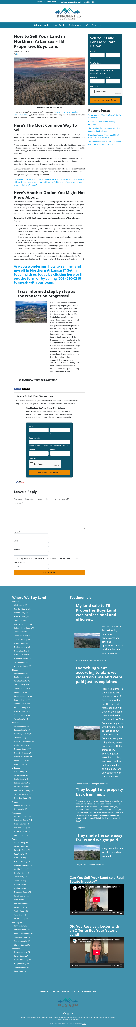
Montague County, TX (22, 892)
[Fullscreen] (121, 913)
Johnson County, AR (22, 639)
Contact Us (97, 25)
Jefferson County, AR (22, 635)
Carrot (84, 1024)
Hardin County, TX (21, 857)
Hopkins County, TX (21, 869)
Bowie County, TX (21, 846)
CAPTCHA (32, 458)
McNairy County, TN (22, 831)
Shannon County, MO (22, 715)
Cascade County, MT (22, 730)
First (30, 434)
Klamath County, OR (22, 805)
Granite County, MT (21, 737)
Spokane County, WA (22, 941)
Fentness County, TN (22, 816)
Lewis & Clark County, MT (24, 741)
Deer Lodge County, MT (23, 734)
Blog (94, 2)
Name (31, 426)
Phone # (32, 449)
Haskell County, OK (21, 779)
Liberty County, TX (21, 884)
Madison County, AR (22, 647)
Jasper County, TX (21, 880)
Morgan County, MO (22, 711)
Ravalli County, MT (21, 764)
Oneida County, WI (21, 967)
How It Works (58, 25)
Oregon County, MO (22, 703)
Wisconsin (16, 948)
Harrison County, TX (22, 861)
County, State (34, 438)
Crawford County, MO (22, 688)
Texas (14, 839)
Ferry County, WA (20, 926)
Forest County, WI (21, 956)
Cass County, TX (20, 854)
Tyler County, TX (20, 915)
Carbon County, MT (21, 726)
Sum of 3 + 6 (19, 562)
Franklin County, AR (21, 616)
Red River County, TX (22, 903)
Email (53, 449)
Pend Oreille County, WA (23, 933)
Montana (15, 723)
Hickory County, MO (22, 700)
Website (17, 549)
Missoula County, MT (22, 749)
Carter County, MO (21, 684)
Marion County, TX (21, 888)
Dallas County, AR (21, 612)
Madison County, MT (22, 745)
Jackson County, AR (22, 632)
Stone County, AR (21, 662)
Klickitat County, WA (22, 929)
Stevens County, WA (22, 945)
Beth (18, 54)
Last (51, 434)
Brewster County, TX (22, 850)
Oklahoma (16, 768)
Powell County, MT (21, 760)
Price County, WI (20, 971)
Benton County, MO (22, 677)
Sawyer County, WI (21, 963)
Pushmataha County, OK (23, 790)
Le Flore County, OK (22, 786)
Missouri (15, 670)
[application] (97, 899)
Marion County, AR (21, 651)
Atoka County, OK (21, 775)
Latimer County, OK (22, 783)
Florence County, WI (22, 952)
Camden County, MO (22, 681)
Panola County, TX (21, 896)
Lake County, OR (20, 809)
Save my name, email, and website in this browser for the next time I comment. (48, 558)
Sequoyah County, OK (22, 794)
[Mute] (118, 913)
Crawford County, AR (22, 609)
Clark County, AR (20, 605)
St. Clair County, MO (22, 707)
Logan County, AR (21, 643)
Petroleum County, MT (23, 756)
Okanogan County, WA (22, 937)
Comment (18, 503)
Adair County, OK (20, 771)
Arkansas (15, 601)
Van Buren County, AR (22, 666)
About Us (87, 2)
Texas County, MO (21, 719)
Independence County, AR (24, 628)
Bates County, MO (21, 673)
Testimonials (75, 25)
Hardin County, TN (21, 824)
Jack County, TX (20, 877)
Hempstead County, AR (23, 624)
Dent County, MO (21, 692)
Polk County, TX (20, 899)
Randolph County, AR (22, 658)
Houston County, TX (22, 873)
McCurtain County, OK (22, 798)
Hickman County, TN (22, 827)
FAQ (86, 25)
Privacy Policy (86, 991)
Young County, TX (21, 918)
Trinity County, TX (21, 911)
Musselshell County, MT (23, 753)
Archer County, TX (21, 842)
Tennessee (16, 813)
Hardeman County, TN (23, 820)
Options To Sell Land (47, 991)
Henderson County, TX (23, 865)
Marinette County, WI (22, 959)
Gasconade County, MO (23, 696)
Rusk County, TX (20, 907)
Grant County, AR (21, 620)
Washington (17, 922)
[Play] (72, 913)
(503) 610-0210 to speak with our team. (47, 280)
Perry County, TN (21, 835)
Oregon (15, 802)
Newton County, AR (21, 654)
